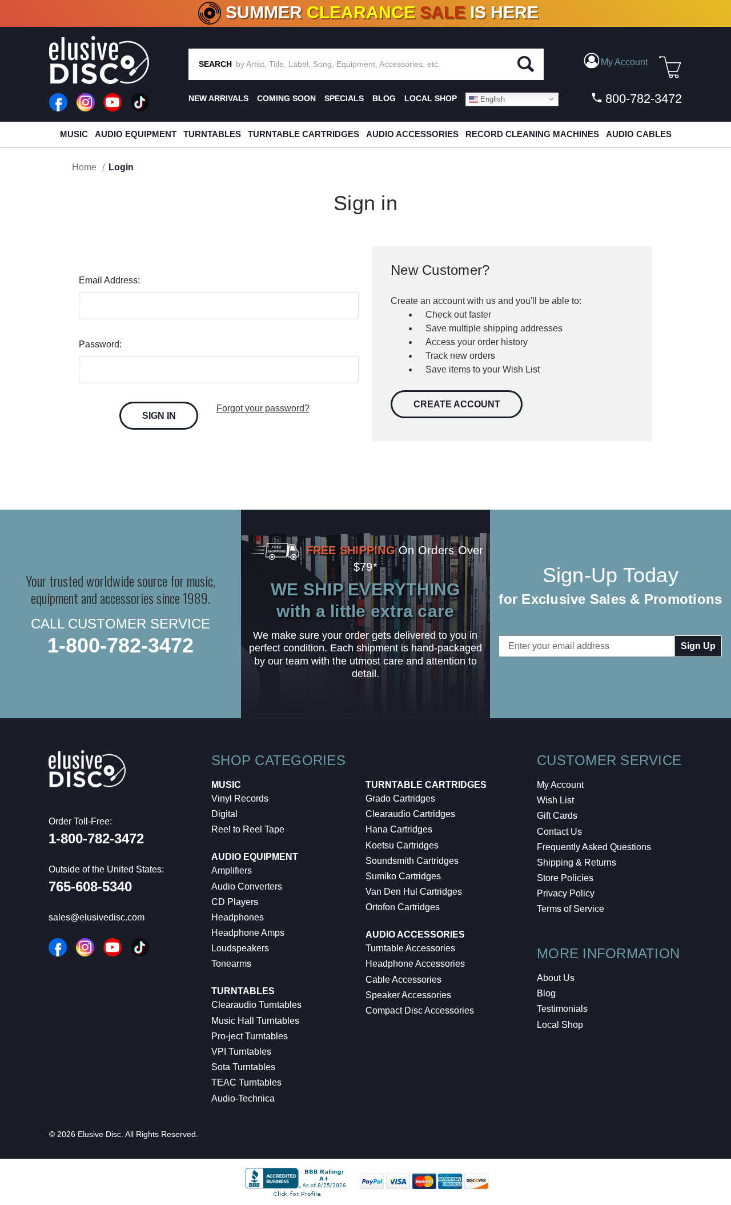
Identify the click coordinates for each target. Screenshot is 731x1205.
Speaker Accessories (408, 995)
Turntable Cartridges (303, 134)
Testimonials (562, 1009)
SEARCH (215, 64)
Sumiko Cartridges (403, 876)
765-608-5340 (90, 886)
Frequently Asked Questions (594, 847)
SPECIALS (344, 98)
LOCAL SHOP (430, 98)
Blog (546, 993)
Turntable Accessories (410, 948)
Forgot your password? (263, 408)
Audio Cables (639, 134)
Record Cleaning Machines (532, 134)
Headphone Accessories (415, 963)
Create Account (456, 404)
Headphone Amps (247, 933)
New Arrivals (218, 98)
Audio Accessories (412, 134)
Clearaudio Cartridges (410, 814)
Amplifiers (231, 870)
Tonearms (231, 963)
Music (74, 134)
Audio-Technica (243, 1098)
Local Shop (560, 1025)
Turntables (212, 134)
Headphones (237, 917)
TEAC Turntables (246, 1082)
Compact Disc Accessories (420, 1010)
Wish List (555, 800)
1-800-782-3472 (120, 645)
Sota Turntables (243, 1067)
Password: (100, 344)
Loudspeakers (240, 948)
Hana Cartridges (399, 829)
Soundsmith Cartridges (412, 861)
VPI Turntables (241, 1051)
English (491, 98)
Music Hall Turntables (255, 1021)
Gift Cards (557, 815)
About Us (556, 978)
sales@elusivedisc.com (96, 917)
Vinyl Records (239, 798)
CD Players (234, 902)
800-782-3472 (642, 98)
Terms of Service (570, 909)
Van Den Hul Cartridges (414, 891)
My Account (560, 785)
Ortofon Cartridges (403, 907)
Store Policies (565, 878)
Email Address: (109, 280)
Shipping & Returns (576, 862)
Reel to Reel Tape (247, 829)
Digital (224, 814)
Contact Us (559, 831)
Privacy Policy (566, 893)
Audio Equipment (135, 134)
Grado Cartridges (400, 798)
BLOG (384, 98)
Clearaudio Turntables (256, 1005)
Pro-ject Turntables (249, 1036)
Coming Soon (286, 98)
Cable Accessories (403, 979)
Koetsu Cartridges (402, 845)
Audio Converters (246, 886)
